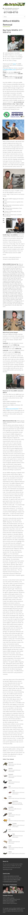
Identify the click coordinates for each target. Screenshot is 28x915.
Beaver (10, 813)
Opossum (10, 774)
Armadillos (11, 807)
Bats (14, 834)
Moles (9, 796)
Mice (14, 790)
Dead (9, 845)
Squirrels (10, 768)
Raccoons (10, 762)
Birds (9, 829)
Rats (9, 786)
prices (14, 63)
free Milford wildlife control (9, 69)
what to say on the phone (12, 408)
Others (10, 851)
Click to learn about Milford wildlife (12, 879)
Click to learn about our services (11, 876)
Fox (9, 819)
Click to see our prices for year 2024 (12, 877)
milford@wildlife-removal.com (12, 8)
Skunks (10, 780)
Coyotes (15, 823)
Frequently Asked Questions (10, 881)
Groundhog (15, 801)
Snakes (10, 840)
